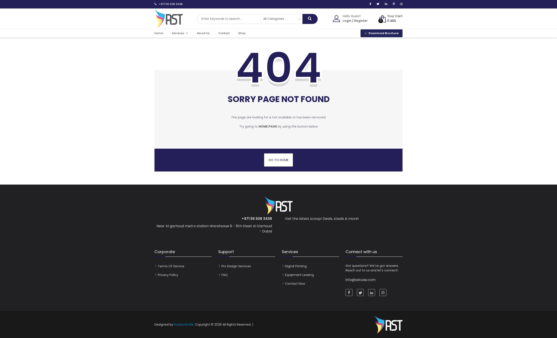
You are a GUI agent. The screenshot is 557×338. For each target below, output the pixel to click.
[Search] (310, 19)
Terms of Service (171, 266)
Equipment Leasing (299, 275)
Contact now (295, 283)
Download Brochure (384, 33)
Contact (224, 33)
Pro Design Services (236, 266)
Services (178, 33)
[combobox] (228, 19)
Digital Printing (296, 266)
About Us (203, 33)
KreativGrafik (183, 324)
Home (158, 33)
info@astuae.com (361, 279)
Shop (242, 33)
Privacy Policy (168, 275)
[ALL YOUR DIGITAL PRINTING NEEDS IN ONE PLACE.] (168, 25)
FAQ (224, 275)
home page (267, 126)
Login (347, 20)
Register (361, 20)
